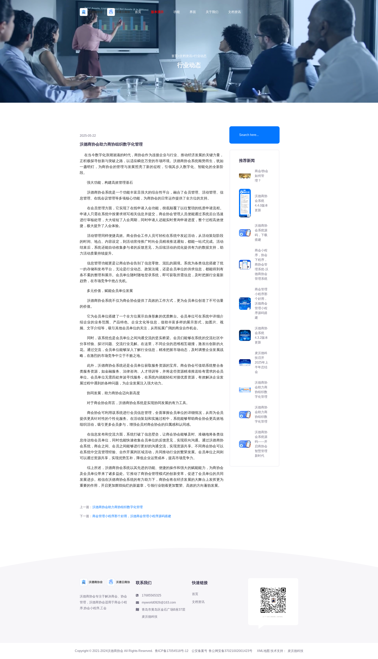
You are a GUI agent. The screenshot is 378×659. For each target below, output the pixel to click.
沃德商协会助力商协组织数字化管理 (117, 507)
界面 (193, 12)
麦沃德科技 (295, 651)
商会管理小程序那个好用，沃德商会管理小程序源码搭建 (131, 516)
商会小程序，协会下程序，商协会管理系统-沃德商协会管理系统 (261, 264)
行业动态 (200, 56)
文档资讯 (234, 12)
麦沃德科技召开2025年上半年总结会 (261, 362)
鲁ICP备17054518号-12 (173, 651)
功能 (176, 12)
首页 (138, 12)
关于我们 (212, 12)
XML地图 (263, 651)
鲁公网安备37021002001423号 (230, 651)
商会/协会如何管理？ (261, 175)
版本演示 (157, 12)
